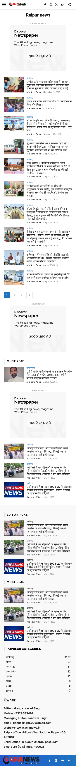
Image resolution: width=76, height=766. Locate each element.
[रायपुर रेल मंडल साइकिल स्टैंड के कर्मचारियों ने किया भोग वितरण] (14, 104)
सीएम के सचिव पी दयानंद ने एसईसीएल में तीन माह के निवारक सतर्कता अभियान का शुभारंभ (48, 276)
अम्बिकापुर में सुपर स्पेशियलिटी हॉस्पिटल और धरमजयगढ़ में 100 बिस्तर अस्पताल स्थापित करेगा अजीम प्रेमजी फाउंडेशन (48, 258)
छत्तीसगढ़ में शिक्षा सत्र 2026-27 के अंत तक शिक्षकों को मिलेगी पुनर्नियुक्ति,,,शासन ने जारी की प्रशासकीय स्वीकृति (49, 490)
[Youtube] (62, 5)
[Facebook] (45, 5)
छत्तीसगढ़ (30, 78)
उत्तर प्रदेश (31, 368)
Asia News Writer (34, 92)
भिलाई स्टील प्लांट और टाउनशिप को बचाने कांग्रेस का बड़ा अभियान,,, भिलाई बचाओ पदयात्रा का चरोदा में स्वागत (47, 452)
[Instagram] (51, 5)
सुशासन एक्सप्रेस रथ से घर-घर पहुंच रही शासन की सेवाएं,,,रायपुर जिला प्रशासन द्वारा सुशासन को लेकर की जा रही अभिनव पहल (48, 147)
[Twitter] (56, 5)
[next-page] (29, 295)
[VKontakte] (62, 760)
